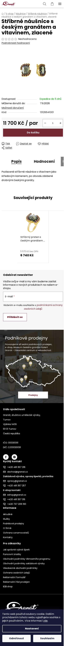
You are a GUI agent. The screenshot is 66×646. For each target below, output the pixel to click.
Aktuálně (7, 514)
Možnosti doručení (13, 108)
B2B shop (8, 586)
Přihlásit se (15, 317)
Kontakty (8, 537)
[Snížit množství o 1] (45, 123)
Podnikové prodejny (13, 523)
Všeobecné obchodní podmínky (20, 568)
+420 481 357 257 (16, 485)
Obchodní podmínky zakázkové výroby (24, 563)
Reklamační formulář (14, 577)
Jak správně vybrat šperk (16, 549)
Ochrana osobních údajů (16, 572)
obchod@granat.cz (17, 471)
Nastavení (32, 628)
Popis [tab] (16, 161)
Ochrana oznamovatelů (16, 532)
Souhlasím (47, 638)
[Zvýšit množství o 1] (60, 123)
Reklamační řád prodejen (16, 581)
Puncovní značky (12, 554)
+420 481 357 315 (16, 499)
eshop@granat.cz (16, 494)
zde (45, 620)
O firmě (7, 528)
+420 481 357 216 (16, 467)
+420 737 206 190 (16, 504)
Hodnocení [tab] (44, 161)
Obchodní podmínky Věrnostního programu (26, 558)
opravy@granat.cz (17, 481)
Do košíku (33, 132)
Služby (6, 518)
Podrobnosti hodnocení (16, 43)
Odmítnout (16, 638)
